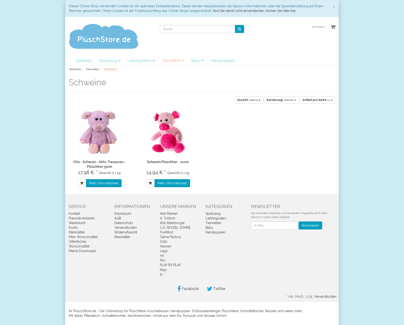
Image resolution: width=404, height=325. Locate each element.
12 (316, 100)
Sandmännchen (139, 316)
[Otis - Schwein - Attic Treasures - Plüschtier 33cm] (99, 132)
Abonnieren (310, 225)
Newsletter (122, 237)
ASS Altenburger (172, 223)
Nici (163, 260)
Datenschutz (123, 223)
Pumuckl (189, 316)
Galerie (248, 100)
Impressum (122, 213)
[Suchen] (239, 29)
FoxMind (166, 232)
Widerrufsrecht (125, 232)
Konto (73, 227)
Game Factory (170, 237)
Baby (196, 60)
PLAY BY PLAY (170, 265)
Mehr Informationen (104, 183)
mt (162, 255)
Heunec (166, 246)
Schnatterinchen (114, 316)
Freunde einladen (82, 218)
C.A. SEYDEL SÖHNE (175, 227)
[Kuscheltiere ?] (103, 36)
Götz (163, 241)
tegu (163, 269)
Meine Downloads (82, 251)
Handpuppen (223, 60)
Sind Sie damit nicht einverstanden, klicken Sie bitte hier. (254, 11)
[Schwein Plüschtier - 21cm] (168, 132)
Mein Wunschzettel (83, 237)
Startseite (84, 60)
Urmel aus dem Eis (167, 316)
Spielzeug (108, 60)
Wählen (280, 100)
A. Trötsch (167, 218)
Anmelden (318, 27)
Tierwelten (172, 60)
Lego (164, 251)
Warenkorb (77, 223)
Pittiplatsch (92, 316)
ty (161, 274)
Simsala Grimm (215, 316)
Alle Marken (169, 213)
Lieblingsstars (140, 60)
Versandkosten (125, 227)
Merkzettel (77, 232)
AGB (117, 218)
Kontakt (74, 213)
